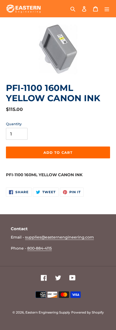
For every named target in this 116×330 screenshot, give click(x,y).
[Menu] (106, 9)
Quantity (14, 124)
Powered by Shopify (87, 312)
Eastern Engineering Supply (47, 312)
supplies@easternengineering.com (59, 237)
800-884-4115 (39, 248)
